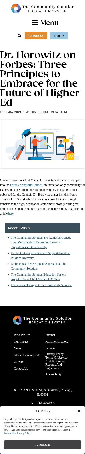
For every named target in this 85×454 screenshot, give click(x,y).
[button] (79, 411)
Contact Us (35, 35)
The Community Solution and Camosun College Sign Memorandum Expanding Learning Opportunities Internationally (41, 242)
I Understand (43, 444)
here (11, 213)
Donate (59, 35)
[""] (41, 320)
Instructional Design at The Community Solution (41, 285)
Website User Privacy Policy (17, 433)
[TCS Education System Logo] (42, 8)
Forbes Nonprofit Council (26, 185)
